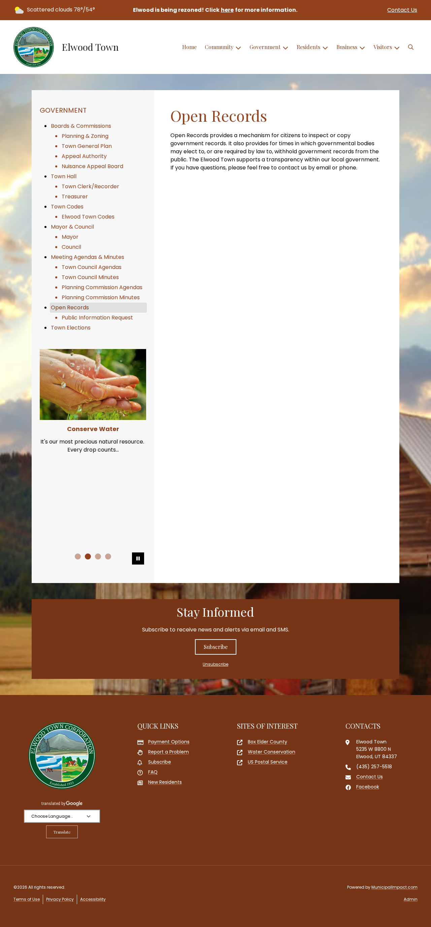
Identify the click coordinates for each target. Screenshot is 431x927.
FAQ (153, 772)
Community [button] (219, 46)
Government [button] (265, 46)
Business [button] (346, 46)
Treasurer (75, 196)
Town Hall (63, 176)
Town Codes (67, 206)
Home (189, 46)
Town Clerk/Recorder (90, 186)
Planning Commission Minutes (101, 297)
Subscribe (216, 646)
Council (71, 247)
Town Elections (71, 328)
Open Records (70, 307)
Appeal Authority (84, 156)
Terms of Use (26, 899)
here (227, 10)
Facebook (367, 786)
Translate (62, 832)
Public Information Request (97, 317)
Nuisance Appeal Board (92, 166)
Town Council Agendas (92, 267)
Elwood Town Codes (88, 217)
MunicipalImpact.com (394, 887)
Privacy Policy (60, 899)
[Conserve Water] (93, 384)
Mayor (70, 237)
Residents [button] (308, 46)
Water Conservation (271, 751)
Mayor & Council (72, 227)
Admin (411, 899)
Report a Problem (168, 751)
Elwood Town (90, 47)
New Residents (165, 782)
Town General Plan (87, 146)
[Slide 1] (78, 556)
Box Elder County (267, 741)
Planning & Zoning (85, 136)
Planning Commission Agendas (102, 287)
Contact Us (402, 10)
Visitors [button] (382, 46)
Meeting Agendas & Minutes (87, 257)
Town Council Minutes (90, 277)
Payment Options (169, 741)
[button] (411, 47)
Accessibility (93, 899)
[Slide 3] (98, 556)
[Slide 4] (108, 556)
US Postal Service (268, 762)
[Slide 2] (88, 556)
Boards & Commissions (81, 126)
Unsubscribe (215, 664)
